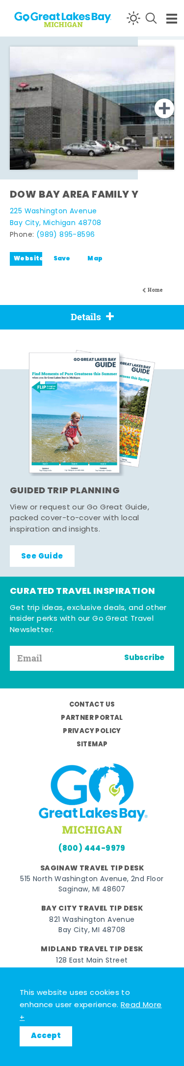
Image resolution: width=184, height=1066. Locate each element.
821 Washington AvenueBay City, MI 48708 (91, 925)
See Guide (42, 556)
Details (86, 316)
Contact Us (92, 705)
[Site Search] (151, 18)
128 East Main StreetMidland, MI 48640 (92, 966)
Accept (46, 1036)
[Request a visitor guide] (92, 413)
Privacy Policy (92, 731)
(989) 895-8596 (65, 235)
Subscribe (144, 658)
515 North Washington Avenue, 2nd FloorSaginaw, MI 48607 (91, 884)
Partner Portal (92, 718)
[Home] (44, 18)
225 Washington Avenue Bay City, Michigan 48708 (56, 217)
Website (28, 259)
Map (95, 259)
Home (155, 290)
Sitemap (92, 744)
